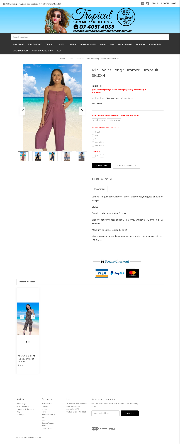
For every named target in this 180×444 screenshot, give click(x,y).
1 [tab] (26, 342)
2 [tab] (29, 342)
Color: (105, 128)
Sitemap (20, 415)
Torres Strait (35, 44)
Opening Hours (20, 50)
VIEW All (49, 44)
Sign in (155, 3)
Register (165, 3)
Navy (97, 135)
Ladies (61, 44)
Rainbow (140, 44)
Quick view (27, 316)
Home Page (18, 44)
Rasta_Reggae (125, 44)
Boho (103, 44)
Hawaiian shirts (88, 44)
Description (99, 189)
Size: (115, 115)
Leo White (99, 142)
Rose (97, 139)
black (97, 132)
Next (82, 111)
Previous (22, 111)
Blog (59, 50)
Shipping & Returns (42, 50)
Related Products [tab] (27, 281)
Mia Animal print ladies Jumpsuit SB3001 (26, 359)
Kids (112, 44)
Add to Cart (28, 321)
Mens (73, 44)
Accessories (155, 44)
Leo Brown (99, 146)
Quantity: (96, 151)
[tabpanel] (27, 330)
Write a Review (127, 98)
